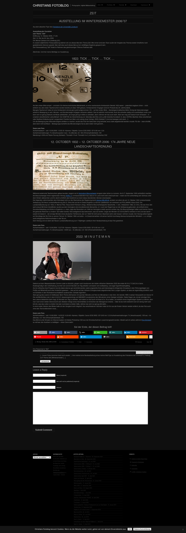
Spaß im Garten (78, 524)
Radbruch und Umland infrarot (82, 509)
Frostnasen (77, 502)
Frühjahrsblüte (77, 495)
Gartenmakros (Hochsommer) (82, 473)
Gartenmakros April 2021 (80, 476)
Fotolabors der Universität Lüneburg (65, 27)
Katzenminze (77, 517)
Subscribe (134, 465)
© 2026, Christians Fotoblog (139, 472)
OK (130, 529)
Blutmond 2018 (78, 512)
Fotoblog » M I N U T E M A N (50, 353)
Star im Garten (78, 519)
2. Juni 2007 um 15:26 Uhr (144, 353)
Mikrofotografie (78, 483)
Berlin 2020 (77, 485)
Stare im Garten (78, 514)
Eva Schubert (146, 320)
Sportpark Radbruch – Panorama (82, 456)
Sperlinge (76, 490)
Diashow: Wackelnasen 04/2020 (82, 497)
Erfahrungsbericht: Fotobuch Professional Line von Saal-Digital (90, 505)
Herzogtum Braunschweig (87, 193)
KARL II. (69, 195)
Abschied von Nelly (79, 459)
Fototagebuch (64, 342)
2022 (98, 5)
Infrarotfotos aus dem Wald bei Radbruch (85, 521)
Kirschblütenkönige (79, 493)
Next (148, 342)
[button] (40, 332)
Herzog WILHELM (102, 200)
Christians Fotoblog (51, 5)
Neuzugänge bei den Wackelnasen (83, 481)
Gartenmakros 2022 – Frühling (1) (83, 466)
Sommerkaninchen (79, 471)
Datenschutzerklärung (59, 472)
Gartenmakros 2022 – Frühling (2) (83, 464)
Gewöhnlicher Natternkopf (81, 461)
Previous (139, 342)
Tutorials (121, 5)
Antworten (45, 361)
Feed (80, 342)
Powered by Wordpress (138, 462)
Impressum (144, 5)
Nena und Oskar (78, 488)
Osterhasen (77, 500)
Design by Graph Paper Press (139, 459)
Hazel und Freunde (79, 478)
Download (133, 5)
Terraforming (77, 507)
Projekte (71, 342)
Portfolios (109, 5)
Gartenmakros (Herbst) (80, 468)
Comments (89, 342)
